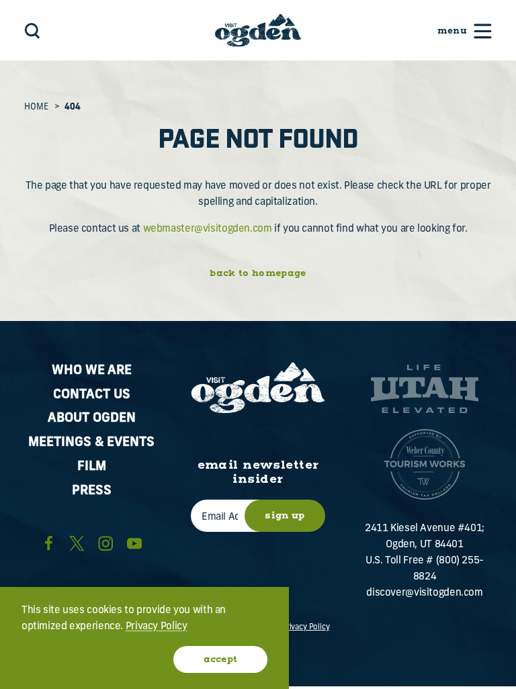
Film (91, 467)
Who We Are (92, 371)
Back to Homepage (258, 273)
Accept (221, 659)
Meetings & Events (91, 443)
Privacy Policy (306, 627)
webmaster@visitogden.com (207, 229)
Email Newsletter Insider (258, 472)
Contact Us (91, 395)
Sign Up (284, 516)
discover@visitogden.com (424, 593)
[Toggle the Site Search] (32, 30)
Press (92, 491)
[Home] (258, 29)
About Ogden (92, 418)
